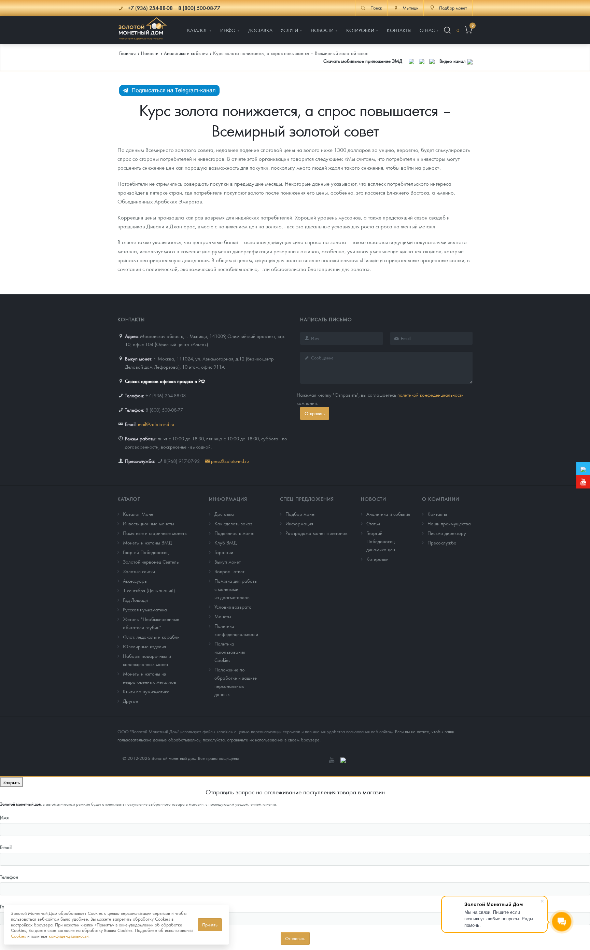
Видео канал (453, 61)
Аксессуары (135, 581)
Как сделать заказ (233, 523)
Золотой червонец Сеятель (151, 561)
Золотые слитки (139, 571)
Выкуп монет (227, 561)
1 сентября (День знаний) (149, 590)
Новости (373, 499)
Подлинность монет (234, 533)
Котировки (377, 559)
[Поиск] (447, 30)
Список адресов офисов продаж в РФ (165, 381)
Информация (228, 499)
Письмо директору (446, 533)
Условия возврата (233, 607)
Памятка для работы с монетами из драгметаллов (235, 589)
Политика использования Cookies (229, 651)
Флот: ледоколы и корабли (151, 637)
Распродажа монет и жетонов (316, 533)
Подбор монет (300, 514)
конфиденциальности (68, 936)
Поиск (376, 7)
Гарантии (223, 552)
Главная (127, 53)
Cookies (18, 936)
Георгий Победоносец (146, 552)
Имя (4, 817)
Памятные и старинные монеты (155, 533)
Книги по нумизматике (146, 691)
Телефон (9, 877)
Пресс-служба (441, 542)
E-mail (6, 847)
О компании (440, 499)
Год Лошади (135, 600)
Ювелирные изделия (144, 646)
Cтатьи (373, 523)
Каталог (128, 499)
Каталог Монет (139, 514)
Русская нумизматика (145, 609)
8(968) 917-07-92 (182, 461)
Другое (130, 701)
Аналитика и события (388, 514)
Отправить (315, 413)
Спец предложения (307, 499)
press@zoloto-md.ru (230, 461)
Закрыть (11, 782)
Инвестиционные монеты (148, 523)
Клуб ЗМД (225, 542)
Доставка (224, 514)
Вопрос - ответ (229, 571)
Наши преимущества (449, 523)
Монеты (222, 616)
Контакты (437, 514)
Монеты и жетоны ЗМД (147, 542)
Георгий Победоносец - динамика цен (381, 541)
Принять (209, 924)
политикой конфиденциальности (430, 395)
